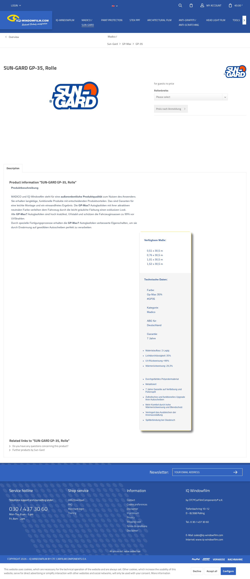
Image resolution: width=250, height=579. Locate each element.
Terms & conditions (137, 526)
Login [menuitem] (14, 5)
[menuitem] (180, 5)
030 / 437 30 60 (28, 509)
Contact (131, 500)
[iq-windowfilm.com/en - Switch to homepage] (28, 20)
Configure (228, 571)
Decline (197, 571)
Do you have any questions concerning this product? (40, 446)
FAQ (70, 504)
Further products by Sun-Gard (28, 450)
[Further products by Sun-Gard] (235, 71)
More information (160, 573)
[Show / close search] (180, 5)
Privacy (131, 517)
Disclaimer (132, 509)
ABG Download (76, 500)
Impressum (133, 513)
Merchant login (76, 509)
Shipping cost (134, 522)
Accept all (212, 571)
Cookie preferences (137, 504)
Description (13, 168)
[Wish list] (191, 5)
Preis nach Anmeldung (168, 109)
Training (72, 513)
